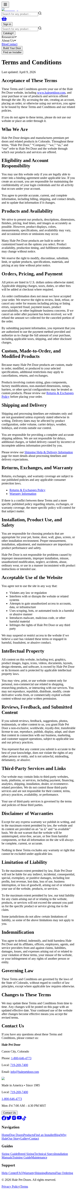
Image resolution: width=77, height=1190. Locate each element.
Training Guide (21, 1157)
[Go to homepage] (10, 9)
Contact (12, 44)
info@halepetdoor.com (24, 1071)
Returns (50, 1173)
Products (28, 1135)
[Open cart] (4, 20)
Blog (5, 44)
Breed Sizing (26, 1154)
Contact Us (9, 1112)
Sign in (7, 24)
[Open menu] (5, 5)
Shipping (40, 1173)
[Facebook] (4, 1119)
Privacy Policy (11, 1186)
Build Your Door (12, 48)
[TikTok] (24, 1119)
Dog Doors (16, 1135)
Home (5, 1135)
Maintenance (39, 1157)
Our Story (14, 1138)
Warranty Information (22, 493)
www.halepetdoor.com (51, 92)
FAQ (20, 1173)
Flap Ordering (64, 1173)
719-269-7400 (19, 1065)
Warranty (29, 1173)
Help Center (9, 1173)
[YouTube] (19, 1119)
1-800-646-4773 (21, 1058)
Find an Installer (12, 52)
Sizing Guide (10, 1154)
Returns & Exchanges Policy (27, 490)
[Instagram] (14, 1119)
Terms (24, 1186)
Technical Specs (44, 1154)
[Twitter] (8, 1119)
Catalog (7, 33)
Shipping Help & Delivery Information (48, 452)
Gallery (24, 1138)
